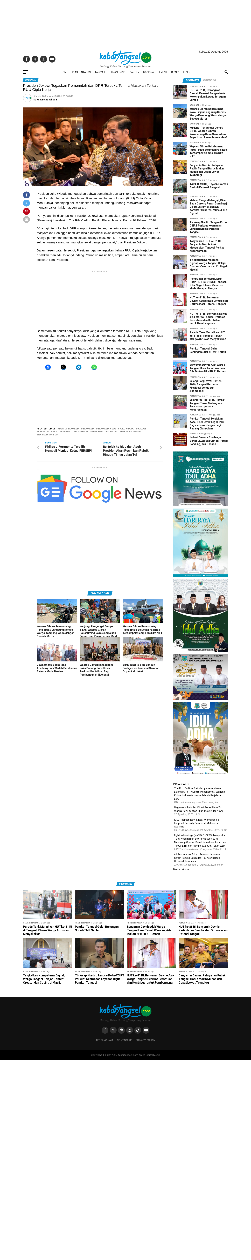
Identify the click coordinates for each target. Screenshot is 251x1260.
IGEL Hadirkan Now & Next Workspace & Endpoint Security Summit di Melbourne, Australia (196, 823)
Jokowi (141, 429)
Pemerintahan (81, 72)
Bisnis (175, 72)
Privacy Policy (145, 1040)
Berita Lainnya (181, 869)
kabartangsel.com (47, 99)
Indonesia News (106, 429)
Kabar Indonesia (48, 432)
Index (186, 72)
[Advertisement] (125, 24)
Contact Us (124, 1040)
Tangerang (118, 72)
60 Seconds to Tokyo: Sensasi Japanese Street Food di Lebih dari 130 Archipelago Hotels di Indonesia (197, 858)
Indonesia (88, 429)
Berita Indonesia (69, 429)
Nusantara (82, 432)
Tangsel (100, 72)
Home (64, 72)
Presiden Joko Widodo (105, 432)
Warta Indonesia (48, 435)
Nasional (149, 72)
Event (163, 72)
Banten (134, 72)
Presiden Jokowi (131, 432)
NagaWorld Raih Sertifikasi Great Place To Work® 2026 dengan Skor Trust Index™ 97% (198, 809)
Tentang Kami (105, 1040)
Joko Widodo (126, 429)
